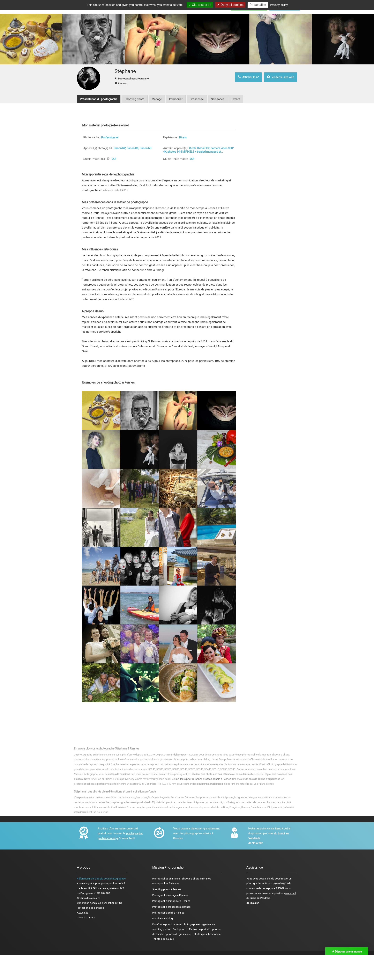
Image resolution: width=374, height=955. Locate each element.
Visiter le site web (282, 77)
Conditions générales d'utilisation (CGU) (99, 902)
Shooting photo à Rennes (166, 889)
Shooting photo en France (196, 878)
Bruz (225, 807)
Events (236, 99)
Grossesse (197, 99)
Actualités (82, 912)
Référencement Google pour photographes (101, 878)
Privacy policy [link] (279, 4)
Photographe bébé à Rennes (168, 912)
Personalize (258, 4)
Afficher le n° (250, 77)
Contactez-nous (86, 917)
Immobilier (176, 99)
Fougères (234, 807)
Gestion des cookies (88, 898)
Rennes (122, 83)
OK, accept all (201, 4)
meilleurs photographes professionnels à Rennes (203, 778)
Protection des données (90, 907)
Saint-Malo (257, 807)
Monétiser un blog (162, 918)
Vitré (269, 807)
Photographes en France (166, 878)
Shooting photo (135, 99)
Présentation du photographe (98, 99)
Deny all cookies (231, 4)
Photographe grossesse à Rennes (171, 906)
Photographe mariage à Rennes (170, 895)
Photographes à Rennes (165, 883)
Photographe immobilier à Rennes (171, 901)
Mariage (157, 99)
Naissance (217, 99)
